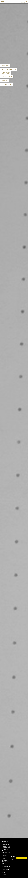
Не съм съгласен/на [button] (13, 858)
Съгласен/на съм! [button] (22, 858)
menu (2, 1)
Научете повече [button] (4, 875)
